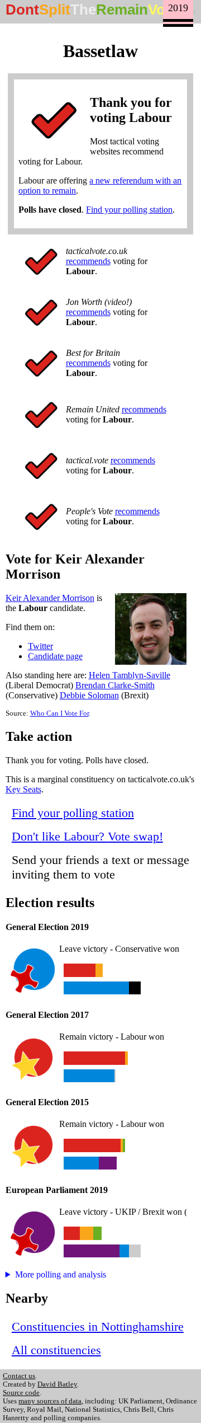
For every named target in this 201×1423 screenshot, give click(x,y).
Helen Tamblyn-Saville (129, 675)
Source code (21, 1393)
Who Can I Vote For (59, 713)
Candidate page (55, 656)
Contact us (19, 1376)
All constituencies (56, 1350)
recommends (88, 261)
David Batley (57, 1384)
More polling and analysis (60, 1274)
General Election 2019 (47, 927)
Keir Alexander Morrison (50, 598)
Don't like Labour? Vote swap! (87, 836)
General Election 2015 (47, 1102)
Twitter (40, 646)
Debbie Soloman (89, 695)
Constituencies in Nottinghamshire (98, 1326)
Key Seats (23, 789)
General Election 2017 (47, 1015)
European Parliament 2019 (57, 1190)
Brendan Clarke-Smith (115, 685)
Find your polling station (129, 209)
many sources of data (50, 1401)
